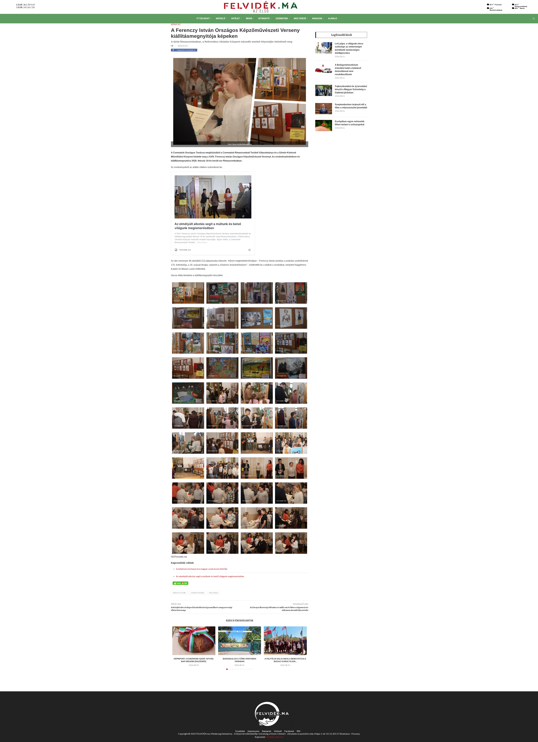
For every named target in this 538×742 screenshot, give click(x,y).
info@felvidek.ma (274, 737)
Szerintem (282, 18)
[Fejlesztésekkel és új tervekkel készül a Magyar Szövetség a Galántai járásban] (323, 90)
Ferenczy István (179, 593)
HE (172, 46)
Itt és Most (203, 18)
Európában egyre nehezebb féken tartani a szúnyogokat (349, 123)
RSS (298, 731)
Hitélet (235, 18)
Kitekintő (264, 18)
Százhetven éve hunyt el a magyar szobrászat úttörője (201, 568)
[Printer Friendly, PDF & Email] (180, 583)
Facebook (289, 731)
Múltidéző (300, 18)
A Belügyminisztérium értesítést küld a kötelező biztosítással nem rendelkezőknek (348, 69)
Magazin (317, 18)
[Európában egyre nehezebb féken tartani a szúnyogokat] (323, 125)
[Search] (533, 18)
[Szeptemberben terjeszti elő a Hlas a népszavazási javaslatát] (323, 108)
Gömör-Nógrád (197, 593)
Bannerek (266, 731)
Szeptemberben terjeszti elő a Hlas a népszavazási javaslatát (351, 106)
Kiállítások (213, 593)
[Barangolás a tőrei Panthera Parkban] (239, 640)
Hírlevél (278, 731)
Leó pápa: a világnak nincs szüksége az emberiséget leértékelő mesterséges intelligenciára (349, 48)
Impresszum (253, 731)
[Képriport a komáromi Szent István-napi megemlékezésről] (193, 640)
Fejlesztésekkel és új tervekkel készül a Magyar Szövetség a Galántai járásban (351, 89)
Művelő (220, 18)
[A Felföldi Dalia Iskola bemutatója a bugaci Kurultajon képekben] (285, 640)
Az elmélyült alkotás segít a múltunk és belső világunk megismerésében (210, 576)
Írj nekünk (240, 731)
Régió (249, 18)
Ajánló (332, 18)
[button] (176, 650)
